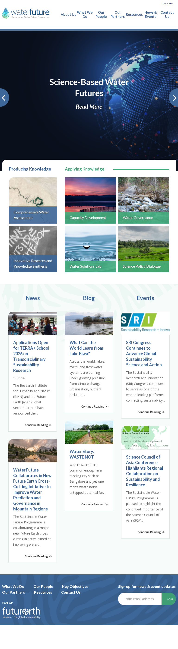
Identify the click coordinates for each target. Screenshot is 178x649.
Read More (89, 106)
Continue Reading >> (38, 425)
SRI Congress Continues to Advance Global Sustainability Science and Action (144, 353)
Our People (43, 586)
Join (170, 599)
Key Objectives (75, 586)
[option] (89, 101)
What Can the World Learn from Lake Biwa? (86, 348)
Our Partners (13, 592)
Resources (43, 592)
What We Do (13, 586)
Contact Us (71, 592)
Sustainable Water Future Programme (25, 13)
